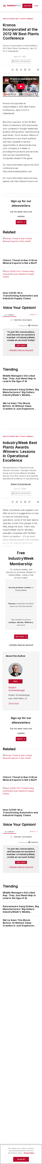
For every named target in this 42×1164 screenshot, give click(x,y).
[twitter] (21, 70)
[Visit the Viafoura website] (33, 325)
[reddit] (25, 70)
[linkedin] (17, 70)
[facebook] (12, 70)
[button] (4, 6)
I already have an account (21, 350)
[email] (29, 70)
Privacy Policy (29, 1153)
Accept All (21, 1159)
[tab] (9, 315)
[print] (38, 70)
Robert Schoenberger (21, 484)
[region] (21, 320)
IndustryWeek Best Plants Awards (18, 19)
